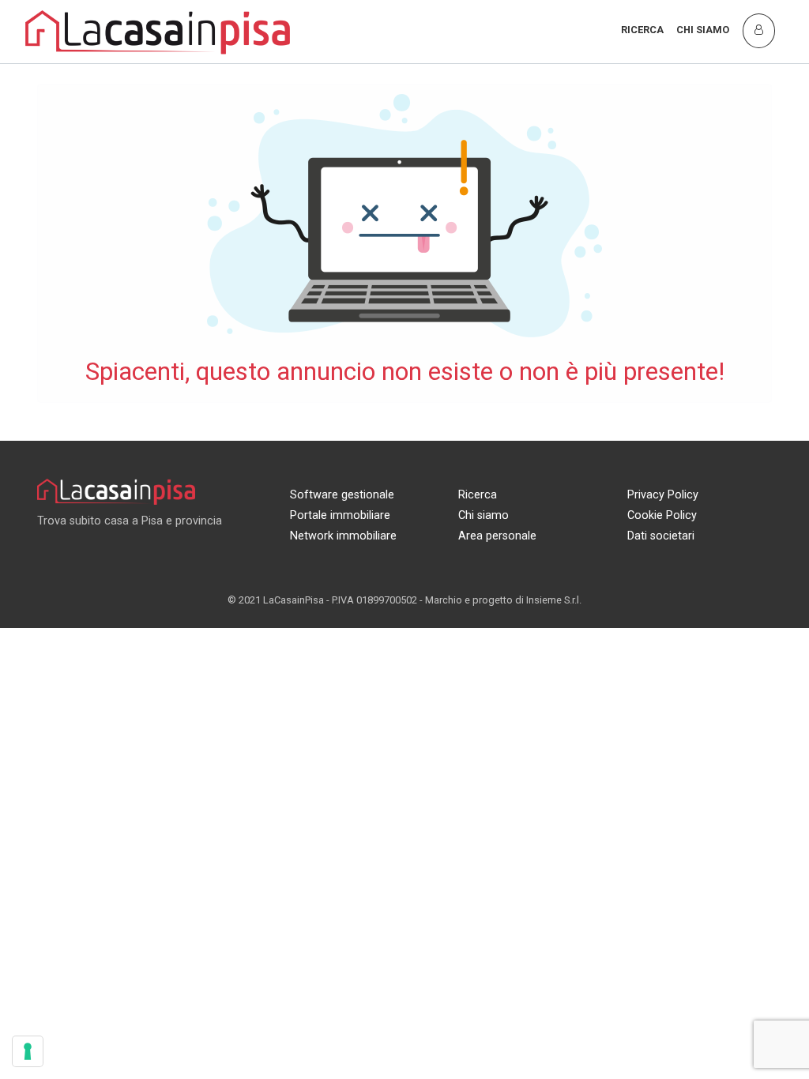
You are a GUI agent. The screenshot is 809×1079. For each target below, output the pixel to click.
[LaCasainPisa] (158, 30)
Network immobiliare (343, 536)
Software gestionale (342, 495)
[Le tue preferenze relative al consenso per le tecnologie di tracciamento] (28, 1051)
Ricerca (642, 30)
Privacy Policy (662, 495)
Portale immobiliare (340, 515)
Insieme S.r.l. (553, 600)
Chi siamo (702, 30)
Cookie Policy (662, 515)
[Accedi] (759, 30)
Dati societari (660, 536)
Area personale (497, 536)
